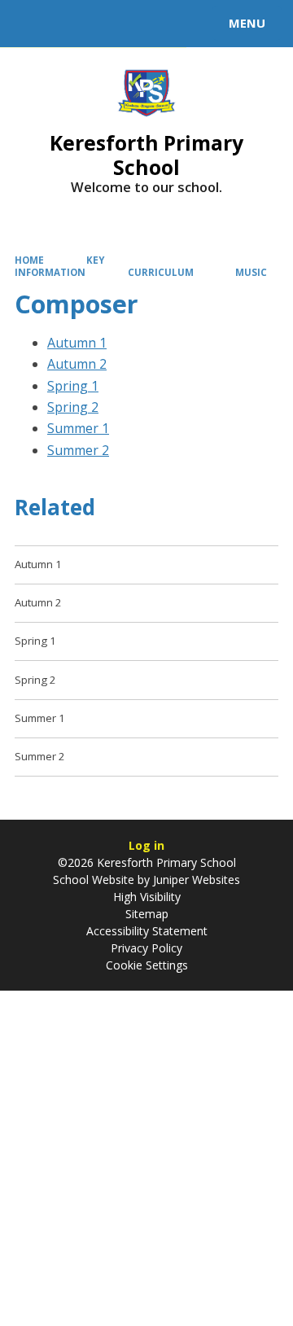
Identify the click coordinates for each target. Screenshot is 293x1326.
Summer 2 (78, 450)
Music (251, 272)
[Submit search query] (198, 21)
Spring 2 (72, 407)
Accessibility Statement (147, 931)
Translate (136, 26)
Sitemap (146, 913)
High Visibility (147, 896)
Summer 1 (78, 428)
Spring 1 (72, 386)
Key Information (59, 266)
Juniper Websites (195, 879)
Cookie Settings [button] (147, 965)
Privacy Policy (146, 948)
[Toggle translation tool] (71, 23)
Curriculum (161, 272)
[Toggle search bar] (31, 23)
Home (29, 260)
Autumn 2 (77, 364)
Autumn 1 (77, 343)
